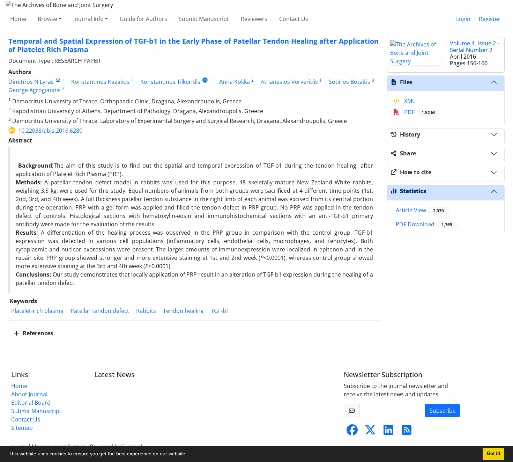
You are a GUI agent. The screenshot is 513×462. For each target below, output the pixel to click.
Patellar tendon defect (99, 311)
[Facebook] (352, 432)
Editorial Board (31, 402)
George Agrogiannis (34, 90)
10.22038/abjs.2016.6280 (50, 130)
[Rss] (406, 432)
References (37, 333)
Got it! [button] (493, 453)
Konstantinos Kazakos (100, 82)
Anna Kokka (234, 82)
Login (463, 19)
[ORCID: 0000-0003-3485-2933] (205, 80)
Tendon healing (183, 311)
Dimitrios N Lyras (31, 82)
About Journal (29, 394)
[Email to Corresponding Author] (57, 80)
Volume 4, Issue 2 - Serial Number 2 (474, 46)
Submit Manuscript (204, 19)
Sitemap (22, 428)
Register (489, 19)
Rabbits (146, 311)
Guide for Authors (143, 19)
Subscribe (443, 411)
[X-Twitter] (370, 432)
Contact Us (293, 19)
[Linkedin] (388, 432)
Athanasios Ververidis (289, 82)
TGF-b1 (220, 311)
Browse (47, 19)
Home (18, 19)
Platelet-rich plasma (37, 311)
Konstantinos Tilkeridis (170, 82)
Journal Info (88, 19)
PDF (419, 112)
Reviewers (254, 19)
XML (409, 101)
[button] (189, 455)
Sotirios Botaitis (349, 82)
